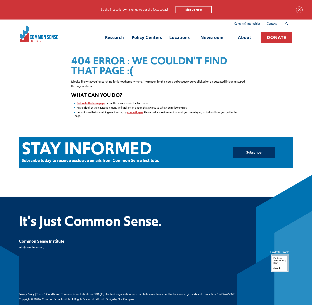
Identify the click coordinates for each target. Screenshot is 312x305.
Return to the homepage (91, 103)
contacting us (135, 112)
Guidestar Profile (279, 252)
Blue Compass (126, 299)
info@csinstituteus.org (31, 247)
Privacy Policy (26, 294)
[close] (299, 10)
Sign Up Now (193, 10)
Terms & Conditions (47, 294)
